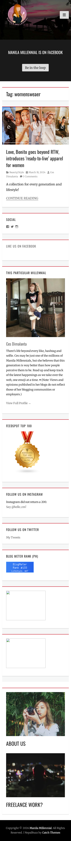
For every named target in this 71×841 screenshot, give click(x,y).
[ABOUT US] (35, 714)
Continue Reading (22, 198)
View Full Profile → (18, 403)
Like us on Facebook (21, 246)
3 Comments (30, 176)
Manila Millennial (41, 828)
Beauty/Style (16, 172)
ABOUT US (15, 743)
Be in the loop (35, 68)
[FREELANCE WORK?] (35, 775)
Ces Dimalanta (16, 344)
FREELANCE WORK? (24, 804)
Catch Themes (51, 832)
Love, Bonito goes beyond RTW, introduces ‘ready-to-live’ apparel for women (34, 158)
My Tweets (13, 537)
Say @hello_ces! (16, 507)
